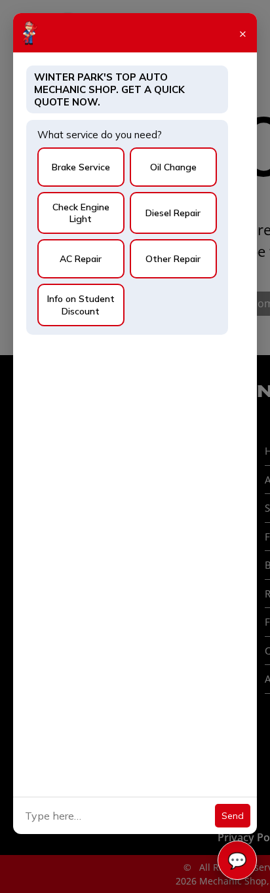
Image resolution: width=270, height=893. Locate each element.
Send (233, 816)
